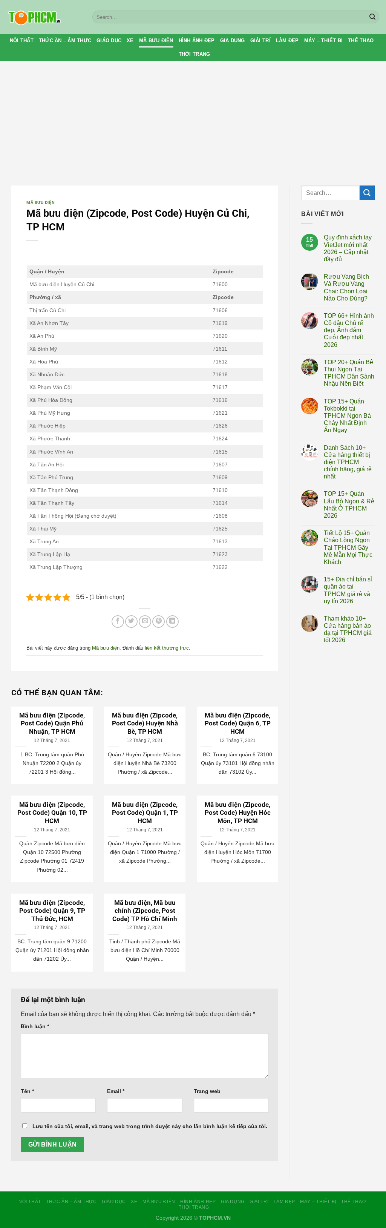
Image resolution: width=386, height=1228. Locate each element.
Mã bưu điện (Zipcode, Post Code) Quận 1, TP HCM (145, 813)
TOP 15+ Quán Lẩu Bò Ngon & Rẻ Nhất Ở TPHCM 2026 (349, 505)
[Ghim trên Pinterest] (158, 621)
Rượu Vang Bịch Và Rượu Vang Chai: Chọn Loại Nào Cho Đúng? (346, 287)
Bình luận (35, 1026)
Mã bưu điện (156, 40)
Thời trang (194, 54)
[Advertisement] (193, 117)
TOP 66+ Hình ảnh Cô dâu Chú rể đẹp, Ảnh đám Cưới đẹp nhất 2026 (349, 330)
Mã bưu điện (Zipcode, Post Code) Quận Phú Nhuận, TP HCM (52, 723)
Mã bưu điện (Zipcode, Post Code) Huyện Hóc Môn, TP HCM (238, 813)
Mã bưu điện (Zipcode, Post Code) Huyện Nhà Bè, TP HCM (145, 723)
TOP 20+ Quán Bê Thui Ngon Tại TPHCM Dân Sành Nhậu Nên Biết (349, 373)
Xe (130, 40)
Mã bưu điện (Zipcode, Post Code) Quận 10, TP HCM (52, 813)
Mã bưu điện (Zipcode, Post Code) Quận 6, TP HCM (238, 723)
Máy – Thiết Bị (323, 40)
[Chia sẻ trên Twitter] (131, 621)
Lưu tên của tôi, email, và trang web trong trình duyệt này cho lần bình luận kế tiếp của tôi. (149, 1126)
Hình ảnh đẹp (197, 40)
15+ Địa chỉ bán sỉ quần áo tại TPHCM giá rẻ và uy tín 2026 (348, 590)
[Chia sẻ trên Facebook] (118, 621)
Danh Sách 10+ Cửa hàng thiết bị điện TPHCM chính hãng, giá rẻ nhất (348, 462)
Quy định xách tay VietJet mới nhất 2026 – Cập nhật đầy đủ (348, 248)
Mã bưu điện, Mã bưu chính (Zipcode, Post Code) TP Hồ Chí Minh (144, 911)
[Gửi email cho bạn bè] (145, 621)
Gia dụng (232, 40)
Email (115, 1091)
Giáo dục (108, 40)
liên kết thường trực (167, 648)
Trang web (207, 1091)
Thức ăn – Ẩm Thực (65, 40)
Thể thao (361, 40)
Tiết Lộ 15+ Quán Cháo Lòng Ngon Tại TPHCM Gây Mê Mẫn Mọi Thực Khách (348, 547)
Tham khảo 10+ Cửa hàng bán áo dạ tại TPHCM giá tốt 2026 (348, 629)
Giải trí (260, 40)
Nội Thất (22, 40)
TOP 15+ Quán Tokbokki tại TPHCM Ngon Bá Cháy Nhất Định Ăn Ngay (347, 416)
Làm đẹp (287, 40)
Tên (27, 1091)
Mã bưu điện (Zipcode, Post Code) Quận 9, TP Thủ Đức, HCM (52, 911)
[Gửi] (372, 17)
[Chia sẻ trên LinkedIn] (172, 621)
